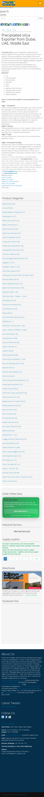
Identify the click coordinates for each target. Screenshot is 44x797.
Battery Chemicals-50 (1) (10, 225)
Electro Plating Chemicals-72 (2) (12, 284)
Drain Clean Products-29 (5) (11, 271)
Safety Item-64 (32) (8, 431)
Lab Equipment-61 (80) (9, 338)
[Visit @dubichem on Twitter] (3, 717)
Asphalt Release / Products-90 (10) (13, 212)
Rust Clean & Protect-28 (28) (11, 426)
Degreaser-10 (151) (8, 263)
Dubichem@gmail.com (10, 171)
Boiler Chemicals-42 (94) (10, 229)
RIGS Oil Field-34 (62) (9, 414)
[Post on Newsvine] (19, 24)
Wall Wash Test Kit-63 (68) (10, 473)
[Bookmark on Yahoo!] (26, 24)
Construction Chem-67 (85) (11, 242)
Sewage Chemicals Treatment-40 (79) (14, 439)
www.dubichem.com (10, 173)
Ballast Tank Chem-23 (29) (10, 221)
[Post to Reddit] (22, 24)
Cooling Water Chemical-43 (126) (12, 250)
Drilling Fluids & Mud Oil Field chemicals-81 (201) (18, 275)
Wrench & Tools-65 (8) (9, 481)
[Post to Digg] (12, 24)
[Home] (8, 3)
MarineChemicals (22, 531)
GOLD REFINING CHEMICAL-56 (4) (13, 317)
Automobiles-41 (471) (9, 216)
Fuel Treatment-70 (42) (9, 309)
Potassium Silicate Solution (10, 181)
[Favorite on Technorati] (24, 24)
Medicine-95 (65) (7, 351)
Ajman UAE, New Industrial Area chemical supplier (18, 550)
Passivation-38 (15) (8, 368)
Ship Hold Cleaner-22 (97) (10, 443)
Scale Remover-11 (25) (9, 435)
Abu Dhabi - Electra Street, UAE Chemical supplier (18, 544)
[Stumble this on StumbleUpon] (7, 24)
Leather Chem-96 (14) (9, 347)
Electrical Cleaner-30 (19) (10, 279)
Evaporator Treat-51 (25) (10, 292)
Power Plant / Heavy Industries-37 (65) (14, 393)
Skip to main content (6, 8)
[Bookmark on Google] (4, 24)
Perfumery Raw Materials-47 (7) (12, 372)
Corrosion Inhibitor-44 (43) (10, 254)
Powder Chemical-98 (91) (10, 389)
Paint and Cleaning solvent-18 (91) (13, 363)
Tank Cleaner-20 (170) (9, 460)
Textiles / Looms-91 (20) (10, 468)
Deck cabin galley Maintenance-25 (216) (15, 258)
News (14, 30)
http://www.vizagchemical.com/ (12, 684)
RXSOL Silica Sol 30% (8, 183)
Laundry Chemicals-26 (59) (10, 342)
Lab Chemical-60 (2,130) (10, 334)
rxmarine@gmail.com (10, 692)
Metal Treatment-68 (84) (10, 355)
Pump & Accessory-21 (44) (10, 397)
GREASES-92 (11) (7, 321)
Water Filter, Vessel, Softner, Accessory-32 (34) (17, 477)
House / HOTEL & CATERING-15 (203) (14, 330)
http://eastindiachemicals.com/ (28, 688)
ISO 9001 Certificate (8, 724)
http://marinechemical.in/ (10, 682)
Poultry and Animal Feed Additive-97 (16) (15, 380)
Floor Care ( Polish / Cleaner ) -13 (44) (14, 296)
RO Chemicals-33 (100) (9, 418)
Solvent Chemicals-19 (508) (11, 447)
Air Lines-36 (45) (7, 208)
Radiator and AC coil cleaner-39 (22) (13, 401)
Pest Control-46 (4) (8, 376)
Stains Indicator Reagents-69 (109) (13, 452)
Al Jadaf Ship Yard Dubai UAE (11, 554)
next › (37, 559)
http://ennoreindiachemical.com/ (31, 686)
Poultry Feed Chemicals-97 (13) (12, 384)
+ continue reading (31, 595)
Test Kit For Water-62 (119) (11, 464)
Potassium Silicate (7, 179)
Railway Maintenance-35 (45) (11, 405)
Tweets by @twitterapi (9, 707)
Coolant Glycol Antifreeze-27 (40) (12, 246)
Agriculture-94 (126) (8, 204)
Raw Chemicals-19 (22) (9, 410)
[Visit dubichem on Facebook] (6, 717)
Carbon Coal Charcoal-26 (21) (11, 233)
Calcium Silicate (6, 177)
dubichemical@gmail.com (14, 735)
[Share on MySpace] (17, 24)
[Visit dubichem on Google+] (9, 717)
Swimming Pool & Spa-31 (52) (11, 456)
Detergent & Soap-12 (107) (11, 267)
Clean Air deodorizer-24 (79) (11, 237)
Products (9, 30)
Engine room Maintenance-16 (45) (13, 288)
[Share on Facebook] (2, 24)
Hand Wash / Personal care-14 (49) (13, 326)
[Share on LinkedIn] (14, 24)
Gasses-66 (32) (7, 313)
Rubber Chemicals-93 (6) (10, 422)
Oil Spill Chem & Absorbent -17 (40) (13, 359)
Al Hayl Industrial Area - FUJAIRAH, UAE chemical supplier (20, 552)
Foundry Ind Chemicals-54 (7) (11, 305)
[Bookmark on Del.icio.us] (9, 24)
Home (3, 30)
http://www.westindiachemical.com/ (13, 680)
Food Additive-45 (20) (9, 300)
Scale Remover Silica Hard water (12, 186)
